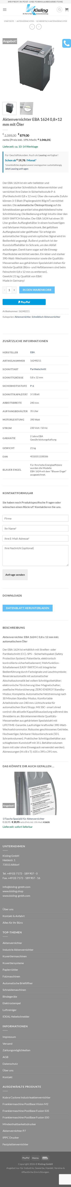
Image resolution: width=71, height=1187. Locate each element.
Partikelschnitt (38, 369)
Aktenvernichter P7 (14, 1130)
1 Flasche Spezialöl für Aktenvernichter (23, 818)
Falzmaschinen (11, 976)
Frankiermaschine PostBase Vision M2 (25, 1104)
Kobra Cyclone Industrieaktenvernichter (26, 1097)
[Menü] (5, 9)
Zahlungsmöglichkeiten (16, 1050)
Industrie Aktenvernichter (18, 949)
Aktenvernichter (25, 21)
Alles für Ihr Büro (13, 922)
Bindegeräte (10, 996)
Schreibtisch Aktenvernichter (51, 21)
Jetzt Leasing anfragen (16, 168)
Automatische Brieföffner (18, 983)
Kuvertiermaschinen (15, 956)
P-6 (32, 385)
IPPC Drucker (11, 1137)
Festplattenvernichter (15, 1144)
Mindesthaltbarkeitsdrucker (19, 1124)
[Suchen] (59, 9)
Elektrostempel (12, 1003)
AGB (5, 1057)
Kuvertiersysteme (13, 963)
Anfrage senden (15, 574)
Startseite (9, 21)
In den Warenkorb (37, 289)
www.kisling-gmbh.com (16, 895)
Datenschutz (10, 1063)
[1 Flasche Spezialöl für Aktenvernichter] (35, 793)
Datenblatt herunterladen (27, 608)
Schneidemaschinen (14, 989)
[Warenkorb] (66, 9)
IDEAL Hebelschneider (16, 1016)
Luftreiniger (10, 1009)
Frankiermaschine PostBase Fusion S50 (26, 1117)
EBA (32, 352)
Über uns (8, 909)
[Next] (63, 66)
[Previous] (8, 66)
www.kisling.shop (13, 891)
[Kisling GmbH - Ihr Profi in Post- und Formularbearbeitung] (35, 9)
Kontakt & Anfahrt (14, 916)
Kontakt (7, 1077)
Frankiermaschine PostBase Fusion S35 (26, 1110)
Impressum (9, 1036)
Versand (7, 1043)
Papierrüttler (10, 969)
